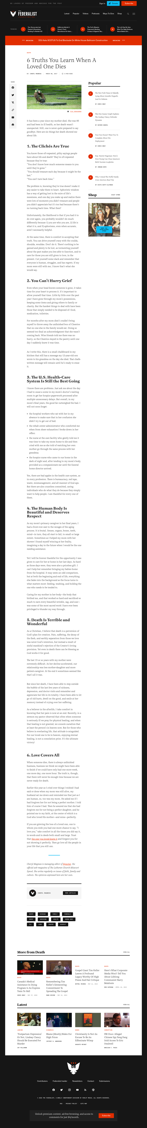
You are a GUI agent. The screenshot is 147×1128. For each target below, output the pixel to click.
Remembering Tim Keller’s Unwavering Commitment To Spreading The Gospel (57, 986)
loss (40, 924)
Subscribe (129, 3)
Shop (92, 195)
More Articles (70, 893)
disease (43, 914)
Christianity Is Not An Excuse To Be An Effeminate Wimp (86, 1037)
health (55, 919)
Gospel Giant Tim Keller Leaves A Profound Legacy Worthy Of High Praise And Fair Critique (87, 975)
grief (31, 919)
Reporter (67, 864)
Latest (22, 1005)
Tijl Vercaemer (75, 111)
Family (55, 914)
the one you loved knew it (44, 838)
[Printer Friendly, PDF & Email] (13, 125)
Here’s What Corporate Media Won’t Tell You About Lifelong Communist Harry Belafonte (115, 977)
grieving (43, 919)
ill (30, 924)
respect (63, 924)
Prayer (51, 924)
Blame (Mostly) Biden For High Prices (59, 1036)
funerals (67, 914)
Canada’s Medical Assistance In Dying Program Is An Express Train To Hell (28, 986)
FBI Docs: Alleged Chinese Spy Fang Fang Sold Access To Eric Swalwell (115, 1039)
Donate (115, 3)
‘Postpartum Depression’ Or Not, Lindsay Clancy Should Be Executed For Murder (29, 1039)
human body (69, 919)
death (31, 914)
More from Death (31, 952)
